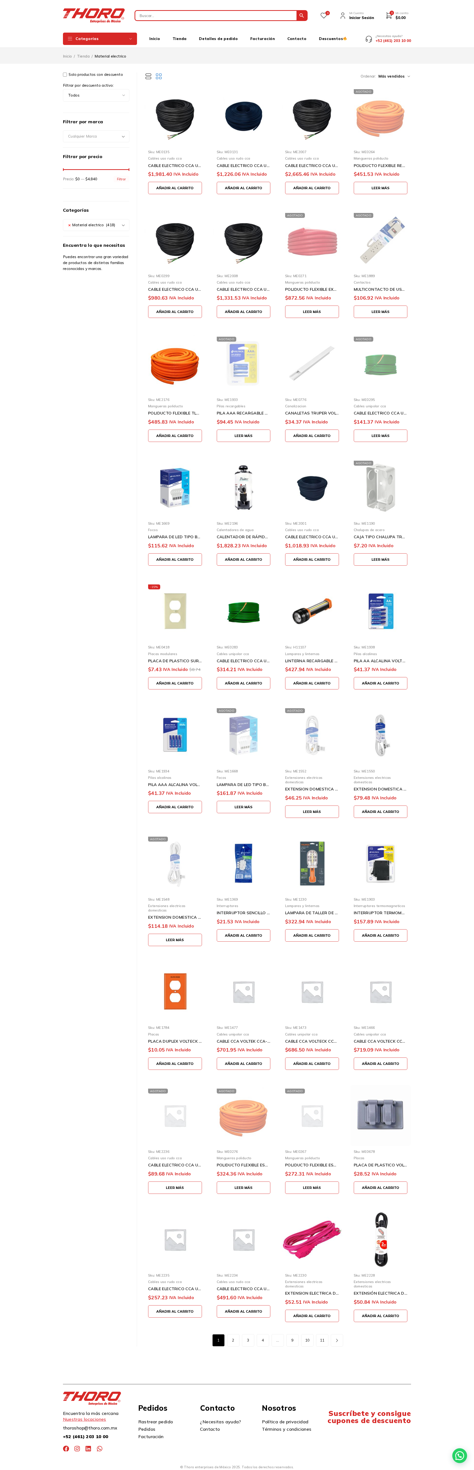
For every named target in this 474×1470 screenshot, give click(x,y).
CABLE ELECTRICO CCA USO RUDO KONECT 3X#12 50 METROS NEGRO (175, 289)
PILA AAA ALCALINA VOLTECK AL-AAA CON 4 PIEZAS (175, 784)
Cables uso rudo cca (165, 158)
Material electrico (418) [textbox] (92, 225)
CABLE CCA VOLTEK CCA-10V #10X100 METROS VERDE (244, 1041)
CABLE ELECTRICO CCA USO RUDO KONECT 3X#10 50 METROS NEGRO (244, 289)
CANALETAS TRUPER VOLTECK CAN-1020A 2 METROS (312, 413)
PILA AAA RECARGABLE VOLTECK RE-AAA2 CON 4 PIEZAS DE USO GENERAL (244, 413)
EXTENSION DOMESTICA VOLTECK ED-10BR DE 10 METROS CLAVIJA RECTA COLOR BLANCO (175, 917)
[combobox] (96, 136)
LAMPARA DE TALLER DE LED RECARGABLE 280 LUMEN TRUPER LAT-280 (312, 912)
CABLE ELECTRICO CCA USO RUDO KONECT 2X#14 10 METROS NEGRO (175, 1164)
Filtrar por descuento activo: (88, 85)
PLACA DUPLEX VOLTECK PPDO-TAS (175, 1041)
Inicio (67, 56)
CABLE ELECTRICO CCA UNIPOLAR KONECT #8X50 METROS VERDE (244, 660)
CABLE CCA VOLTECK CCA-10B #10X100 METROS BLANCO (381, 1041)
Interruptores (227, 906)
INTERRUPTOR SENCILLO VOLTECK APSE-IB (244, 912)
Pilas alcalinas (365, 654)
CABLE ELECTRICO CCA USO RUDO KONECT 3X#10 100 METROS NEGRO (312, 165)
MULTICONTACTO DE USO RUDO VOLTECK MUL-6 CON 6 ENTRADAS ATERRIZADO (381, 289)
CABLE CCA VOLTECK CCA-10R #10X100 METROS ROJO (312, 1041)
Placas (153, 1034)
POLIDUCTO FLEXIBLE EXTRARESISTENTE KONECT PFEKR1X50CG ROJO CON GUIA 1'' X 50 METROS (312, 289)
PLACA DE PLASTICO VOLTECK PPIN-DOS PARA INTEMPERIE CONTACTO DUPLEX (381, 1164)
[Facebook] (66, 1449)
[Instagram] (77, 1449)
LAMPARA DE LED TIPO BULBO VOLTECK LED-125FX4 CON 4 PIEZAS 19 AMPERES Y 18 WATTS (244, 784)
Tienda (83, 56)
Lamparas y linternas (302, 654)
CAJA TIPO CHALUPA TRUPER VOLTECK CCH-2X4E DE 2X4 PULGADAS (381, 536)
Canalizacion (295, 406)
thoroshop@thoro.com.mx (90, 1428)
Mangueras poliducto (371, 158)
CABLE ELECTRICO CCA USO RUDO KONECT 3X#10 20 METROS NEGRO (244, 1288)
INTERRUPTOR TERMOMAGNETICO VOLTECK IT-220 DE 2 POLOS (381, 912)
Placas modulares (162, 654)
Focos (153, 530)
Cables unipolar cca (370, 406)
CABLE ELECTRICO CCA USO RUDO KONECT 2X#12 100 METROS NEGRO (244, 165)
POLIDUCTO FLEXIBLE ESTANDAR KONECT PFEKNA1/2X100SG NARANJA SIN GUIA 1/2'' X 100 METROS (244, 1164)
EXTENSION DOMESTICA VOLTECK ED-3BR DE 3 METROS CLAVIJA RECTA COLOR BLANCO (312, 789)
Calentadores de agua (235, 530)
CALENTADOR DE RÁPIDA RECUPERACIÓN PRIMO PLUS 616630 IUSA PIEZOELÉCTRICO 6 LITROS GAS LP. (244, 536)
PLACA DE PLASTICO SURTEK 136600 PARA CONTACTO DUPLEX (175, 660)
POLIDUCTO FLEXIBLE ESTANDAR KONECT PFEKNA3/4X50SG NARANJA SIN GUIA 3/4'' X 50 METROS (312, 1164)
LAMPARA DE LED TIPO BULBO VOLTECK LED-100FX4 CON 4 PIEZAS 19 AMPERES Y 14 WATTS (175, 536)
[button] (175, 188)
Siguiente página (337, 1340)
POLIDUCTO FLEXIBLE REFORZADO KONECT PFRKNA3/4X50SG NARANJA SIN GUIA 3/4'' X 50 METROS (381, 165)
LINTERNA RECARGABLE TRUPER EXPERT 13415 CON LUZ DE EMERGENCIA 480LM (312, 660)
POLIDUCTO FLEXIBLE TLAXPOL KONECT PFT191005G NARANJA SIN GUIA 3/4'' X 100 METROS (175, 413)
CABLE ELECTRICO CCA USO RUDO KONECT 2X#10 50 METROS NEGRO (312, 536)
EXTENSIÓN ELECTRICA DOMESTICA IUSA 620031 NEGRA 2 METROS (381, 1293)
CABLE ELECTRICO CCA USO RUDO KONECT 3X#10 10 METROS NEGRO (175, 1288)
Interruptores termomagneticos (379, 906)
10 (307, 1340)
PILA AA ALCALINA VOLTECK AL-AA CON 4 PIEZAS (381, 660)
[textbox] (96, 136)
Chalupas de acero (369, 530)
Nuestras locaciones (84, 1419)
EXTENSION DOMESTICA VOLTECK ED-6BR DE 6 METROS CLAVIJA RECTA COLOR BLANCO (381, 789)
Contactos (362, 282)
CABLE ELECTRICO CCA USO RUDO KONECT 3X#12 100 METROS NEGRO (175, 165)
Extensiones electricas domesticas (303, 779)
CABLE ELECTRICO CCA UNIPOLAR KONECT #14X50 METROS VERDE (381, 413)
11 (322, 1340)
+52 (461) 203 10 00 (85, 1436)
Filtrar (121, 179)
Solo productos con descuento (95, 74)
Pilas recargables (231, 406)
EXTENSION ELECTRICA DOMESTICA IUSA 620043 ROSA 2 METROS (312, 1293)
